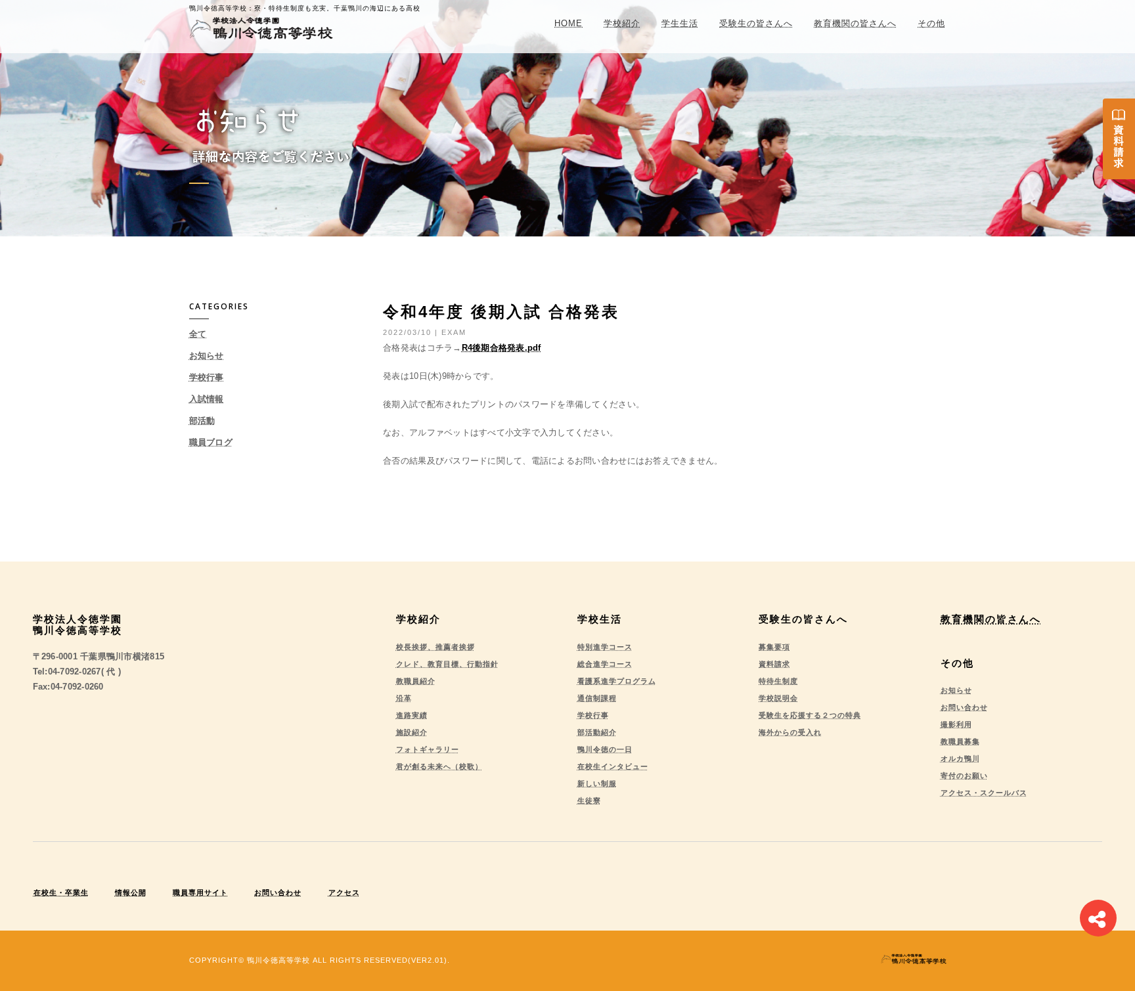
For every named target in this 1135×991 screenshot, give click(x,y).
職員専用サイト (200, 892)
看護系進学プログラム (616, 681)
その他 (931, 23)
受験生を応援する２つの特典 (810, 715)
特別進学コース (605, 647)
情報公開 (130, 892)
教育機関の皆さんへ (855, 23)
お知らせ (206, 356)
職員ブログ (211, 442)
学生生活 (679, 23)
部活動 (202, 421)
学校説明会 (778, 698)
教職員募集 (960, 741)
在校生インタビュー (612, 766)
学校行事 (206, 377)
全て (198, 334)
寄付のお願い (964, 776)
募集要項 (774, 647)
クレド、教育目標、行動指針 (447, 664)
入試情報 (206, 399)
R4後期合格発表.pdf (501, 348)
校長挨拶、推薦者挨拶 (435, 647)
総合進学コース (605, 664)
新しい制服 (597, 783)
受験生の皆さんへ (756, 23)
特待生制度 (778, 681)
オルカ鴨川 (960, 758)
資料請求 (774, 664)
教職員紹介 (415, 681)
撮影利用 (956, 724)
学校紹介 (622, 23)
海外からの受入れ (790, 732)
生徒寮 (589, 800)
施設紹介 (412, 732)
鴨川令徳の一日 (605, 749)
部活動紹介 (597, 732)
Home (568, 23)
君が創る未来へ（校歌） (439, 766)
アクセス (344, 892)
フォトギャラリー (427, 749)
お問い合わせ (964, 707)
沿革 (404, 698)
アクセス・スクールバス (984, 793)
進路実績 (412, 715)
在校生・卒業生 (61, 892)
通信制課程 (597, 698)
